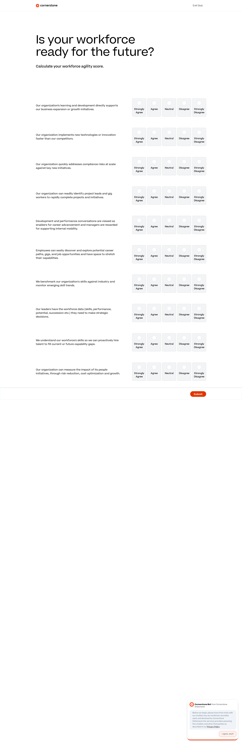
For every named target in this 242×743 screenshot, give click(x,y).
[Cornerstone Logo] (46, 5)
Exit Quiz (198, 5)
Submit (198, 394)
